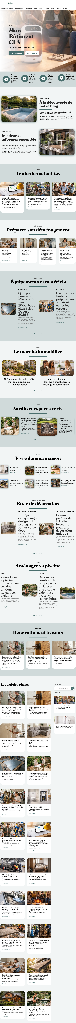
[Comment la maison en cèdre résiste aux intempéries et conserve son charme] (29, 470)
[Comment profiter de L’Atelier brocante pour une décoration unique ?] (46, 529)
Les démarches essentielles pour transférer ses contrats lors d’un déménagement (65, 253)
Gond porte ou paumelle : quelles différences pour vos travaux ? (37, 658)
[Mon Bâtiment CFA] (10, 3)
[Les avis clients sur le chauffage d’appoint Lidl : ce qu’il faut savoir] (39, 898)
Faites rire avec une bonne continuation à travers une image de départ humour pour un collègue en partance (64, 200)
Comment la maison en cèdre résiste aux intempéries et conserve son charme (41, 469)
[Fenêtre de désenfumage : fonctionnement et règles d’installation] (12, 898)
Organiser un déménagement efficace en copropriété (26, 252)
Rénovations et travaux (38, 632)
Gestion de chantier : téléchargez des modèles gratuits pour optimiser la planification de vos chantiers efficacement (11, 201)
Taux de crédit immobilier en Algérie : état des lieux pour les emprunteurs (64, 707)
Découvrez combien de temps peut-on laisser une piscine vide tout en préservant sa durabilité (48, 588)
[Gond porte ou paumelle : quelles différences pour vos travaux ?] (38, 648)
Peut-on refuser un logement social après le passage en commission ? (57, 381)
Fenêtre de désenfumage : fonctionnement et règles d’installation (10, 909)
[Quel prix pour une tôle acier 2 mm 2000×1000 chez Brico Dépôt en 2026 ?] (8, 309)
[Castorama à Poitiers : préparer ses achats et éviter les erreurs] (46, 306)
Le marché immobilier (38, 351)
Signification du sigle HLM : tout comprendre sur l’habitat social (19, 381)
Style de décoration (38, 504)
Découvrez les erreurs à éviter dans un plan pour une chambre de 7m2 (39, 876)
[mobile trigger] (2, 3)
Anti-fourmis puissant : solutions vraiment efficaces (68, 468)
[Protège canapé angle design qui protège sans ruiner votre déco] (8, 528)
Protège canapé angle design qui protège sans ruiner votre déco (27, 522)
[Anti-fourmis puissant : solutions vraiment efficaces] (55, 469)
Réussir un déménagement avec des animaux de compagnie (8, 252)
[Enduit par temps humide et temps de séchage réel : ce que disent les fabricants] (12, 648)
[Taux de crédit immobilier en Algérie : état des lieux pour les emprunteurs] (64, 700)
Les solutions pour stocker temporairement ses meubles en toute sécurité (47, 253)
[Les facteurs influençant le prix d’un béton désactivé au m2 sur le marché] (12, 931)
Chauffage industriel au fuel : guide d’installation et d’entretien (12, 876)
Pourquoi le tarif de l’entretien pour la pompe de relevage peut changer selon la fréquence (39, 943)
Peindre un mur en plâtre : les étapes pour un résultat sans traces (64, 727)
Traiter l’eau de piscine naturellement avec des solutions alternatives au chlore (37, 1010)
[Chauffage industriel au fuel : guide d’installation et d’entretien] (12, 865)
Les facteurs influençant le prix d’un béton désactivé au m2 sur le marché (11, 942)
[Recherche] (73, 3)
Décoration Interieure (27, 511)
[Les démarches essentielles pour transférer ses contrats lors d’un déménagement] (67, 243)
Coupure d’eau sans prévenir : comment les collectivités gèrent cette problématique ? (38, 199)
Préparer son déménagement (38, 230)
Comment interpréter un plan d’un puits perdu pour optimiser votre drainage (65, 423)
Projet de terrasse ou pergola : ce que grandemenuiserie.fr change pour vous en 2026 (29, 422)
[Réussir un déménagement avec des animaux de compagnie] (8, 243)
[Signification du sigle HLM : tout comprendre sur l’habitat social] (19, 368)
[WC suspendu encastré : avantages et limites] (39, 796)
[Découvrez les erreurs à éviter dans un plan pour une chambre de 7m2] (39, 865)
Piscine (41, 573)
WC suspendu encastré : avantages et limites (16, 468)
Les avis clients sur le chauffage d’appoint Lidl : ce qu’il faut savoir (38, 909)
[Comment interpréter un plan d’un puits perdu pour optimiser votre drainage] (47, 427)
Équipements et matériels (38, 281)
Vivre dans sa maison (38, 458)
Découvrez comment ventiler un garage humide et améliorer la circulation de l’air (41, 482)
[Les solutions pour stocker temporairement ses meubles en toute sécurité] (47, 243)
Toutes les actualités (38, 173)
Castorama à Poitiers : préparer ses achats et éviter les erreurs (65, 300)
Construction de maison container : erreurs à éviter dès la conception (16, 482)
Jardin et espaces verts (38, 408)
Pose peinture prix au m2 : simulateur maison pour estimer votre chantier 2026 (63, 658)
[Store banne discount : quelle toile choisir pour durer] (39, 965)
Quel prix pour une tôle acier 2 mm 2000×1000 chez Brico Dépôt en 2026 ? (27, 304)
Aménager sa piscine (38, 566)
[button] (34, 333)
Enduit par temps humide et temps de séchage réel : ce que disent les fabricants (11, 658)
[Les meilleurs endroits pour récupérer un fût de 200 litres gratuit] (55, 483)
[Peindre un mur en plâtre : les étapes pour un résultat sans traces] (64, 720)
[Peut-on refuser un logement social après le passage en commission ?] (57, 368)
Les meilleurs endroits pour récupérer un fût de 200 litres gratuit (68, 481)
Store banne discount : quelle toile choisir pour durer (38, 975)
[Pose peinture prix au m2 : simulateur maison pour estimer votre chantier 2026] (64, 648)
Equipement (22, 289)
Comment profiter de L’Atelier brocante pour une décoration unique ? (64, 524)
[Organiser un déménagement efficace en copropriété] (28, 243)
